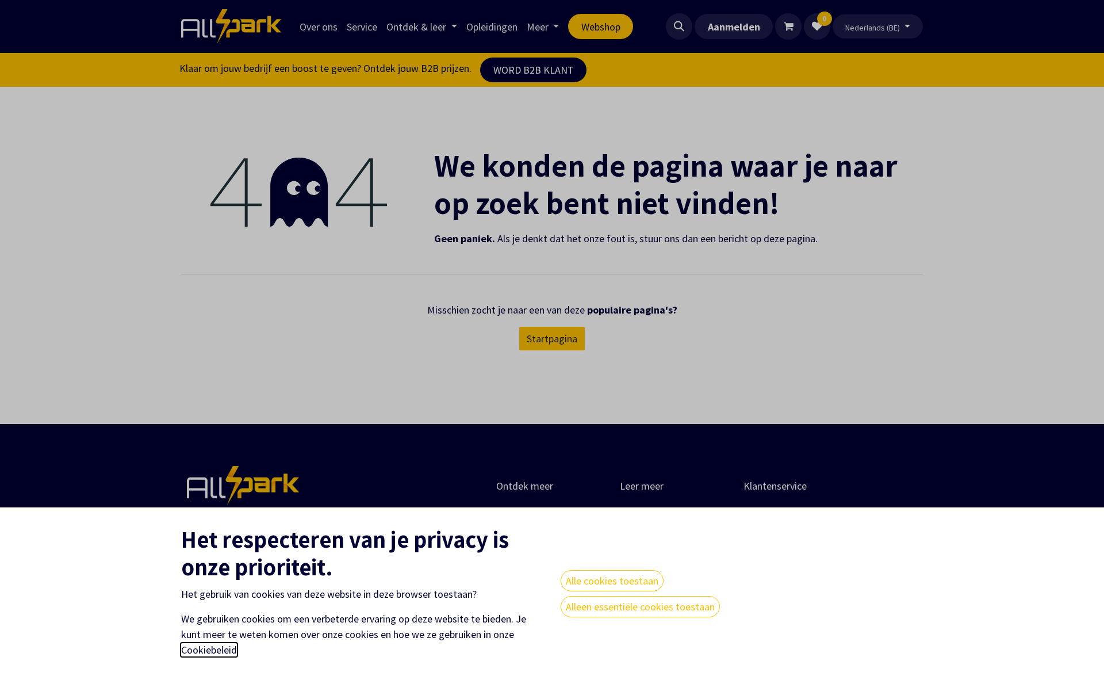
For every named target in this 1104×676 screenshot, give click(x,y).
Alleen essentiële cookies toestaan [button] (640, 606)
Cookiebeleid (209, 649)
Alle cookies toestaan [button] (612, 580)
